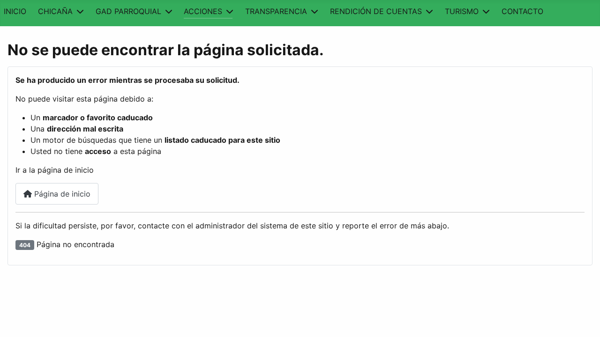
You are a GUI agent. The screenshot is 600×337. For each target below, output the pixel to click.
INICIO (15, 11)
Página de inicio (61, 193)
